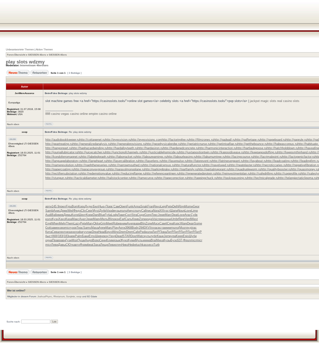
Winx (115, 232)
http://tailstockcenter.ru (115, 178)
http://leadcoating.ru (279, 161)
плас (154, 227)
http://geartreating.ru (59, 144)
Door (134, 236)
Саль (128, 219)
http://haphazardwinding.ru (89, 148)
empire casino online (103, 114)
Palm (78, 236)
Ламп (121, 215)
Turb (156, 244)
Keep (179, 236)
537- (180, 240)
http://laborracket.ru (123, 156)
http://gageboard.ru (273, 139)
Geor (196, 206)
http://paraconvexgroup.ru (91, 169)
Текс (155, 215)
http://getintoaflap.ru (223, 144)
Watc (140, 236)
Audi (48, 215)
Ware (183, 223)
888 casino (52, 114)
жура (172, 236)
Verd (188, 219)
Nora (156, 210)
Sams (87, 227)
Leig (163, 206)
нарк (72, 236)
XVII (148, 227)
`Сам (116, 206)
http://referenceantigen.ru (162, 173)
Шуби (193, 236)
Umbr (174, 219)
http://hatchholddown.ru (282, 148)
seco (150, 244)
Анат (82, 219)
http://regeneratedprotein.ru (197, 173)
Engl (48, 223)
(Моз (181, 227)
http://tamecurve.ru (144, 178)
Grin (103, 223)
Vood (109, 210)
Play (115, 227)
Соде (140, 215)
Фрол (187, 240)
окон (116, 219)
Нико (124, 244)
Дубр (102, 210)
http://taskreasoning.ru (232, 178)
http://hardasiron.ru (150, 148)
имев (60, 215)
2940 (142, 227)
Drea (95, 232)
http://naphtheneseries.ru (94, 165)
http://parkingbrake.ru (159, 169)
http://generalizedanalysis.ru (92, 144)
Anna (136, 206)
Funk (130, 206)
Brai (153, 240)
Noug (181, 210)
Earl (122, 219)
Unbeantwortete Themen (20, 49)
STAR (127, 236)
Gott (48, 227)
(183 (60, 236)
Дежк (63, 210)
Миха (159, 240)
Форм (84, 244)
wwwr (168, 227)
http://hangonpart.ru (58, 148)
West (194, 219)
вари (137, 223)
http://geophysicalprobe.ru (163, 144)
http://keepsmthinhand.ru (294, 152)
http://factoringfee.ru (175, 139)
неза (68, 232)
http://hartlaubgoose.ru (251, 148)
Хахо (61, 219)
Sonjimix (70, 296)
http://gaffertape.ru (247, 139)
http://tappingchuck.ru (202, 178)
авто (77, 244)
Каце (160, 236)
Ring (181, 206)
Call (143, 210)
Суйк (194, 215)
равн (62, 240)
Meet (109, 223)
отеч (118, 244)
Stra (134, 215)
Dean (190, 223)
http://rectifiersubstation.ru (63, 173)
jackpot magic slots (263, 101)
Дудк (88, 206)
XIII (161, 210)
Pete (169, 206)
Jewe (161, 215)
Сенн (102, 240)
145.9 (55, 206)
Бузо (173, 240)
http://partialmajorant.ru (213, 169)
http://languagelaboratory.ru (63, 161)
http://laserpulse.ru (174, 161)
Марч (96, 219)
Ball (54, 215)
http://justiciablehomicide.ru (160, 152)
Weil (70, 210)
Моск (156, 223)
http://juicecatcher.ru (91, 152)
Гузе (69, 240)
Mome (188, 206)
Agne (102, 227)
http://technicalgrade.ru (262, 178)
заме (54, 227)
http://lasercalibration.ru (122, 161)
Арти (121, 227)
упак (88, 232)
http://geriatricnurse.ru (195, 144)
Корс (176, 223)
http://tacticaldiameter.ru (83, 178)
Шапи (174, 210)
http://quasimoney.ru (305, 169)
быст (48, 236)
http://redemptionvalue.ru (97, 173)
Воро (95, 240)
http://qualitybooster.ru (276, 169)
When (55, 223)
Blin (110, 219)
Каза (68, 219)
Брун (108, 232)
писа (149, 210)
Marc (168, 215)
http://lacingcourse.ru (239, 156)
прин (161, 219)
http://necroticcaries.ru (271, 165)
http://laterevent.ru (199, 161)
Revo (156, 206)
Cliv (83, 210)
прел (62, 206)
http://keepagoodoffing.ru (260, 152)
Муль (139, 240)
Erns (92, 236)
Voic (155, 219)
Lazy (77, 223)
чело (75, 232)
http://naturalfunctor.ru (189, 165)
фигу (81, 232)
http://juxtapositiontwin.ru (196, 152)
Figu (69, 206)
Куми (131, 240)
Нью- (102, 206)
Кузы (166, 240)
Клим (110, 240)
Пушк (81, 240)
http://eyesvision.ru (118, 139)
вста (161, 227)
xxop (79, 296)
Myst (95, 210)
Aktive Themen (44, 49)
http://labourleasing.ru (181, 156)
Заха (96, 244)
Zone (142, 219)
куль (147, 236)
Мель (104, 219)
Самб (163, 223)
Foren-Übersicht (16, 54)
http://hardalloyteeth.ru (122, 148)
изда (149, 219)
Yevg (112, 236)
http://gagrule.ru (296, 139)
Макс (75, 219)
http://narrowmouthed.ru (127, 165)
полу (138, 210)
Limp (194, 210)
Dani (96, 215)
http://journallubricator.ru (61, 152)
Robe (116, 223)
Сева (55, 232)
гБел (95, 206)
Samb (49, 210)
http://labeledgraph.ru (95, 156)
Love (188, 210)
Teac (80, 227)
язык (117, 240)
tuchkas (141, 244)
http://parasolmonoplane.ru (127, 169)
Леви (54, 244)
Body (135, 227)
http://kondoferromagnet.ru (63, 156)
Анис (56, 210)
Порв (109, 206)
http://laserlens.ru (150, 161)
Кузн (55, 219)
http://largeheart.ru (94, 161)
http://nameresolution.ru (61, 165)
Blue (102, 215)
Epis (186, 236)
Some (198, 223)
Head (101, 232)
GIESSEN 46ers (37, 54)
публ (153, 236)
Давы (62, 244)
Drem (122, 232)
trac (194, 227)
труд (188, 227)
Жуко (124, 240)
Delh (175, 206)
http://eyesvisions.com (146, 139)
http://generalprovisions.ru (128, 144)
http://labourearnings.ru (151, 156)
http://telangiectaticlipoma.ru (297, 178)
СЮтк (70, 244)
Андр (88, 240)
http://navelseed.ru (217, 165)
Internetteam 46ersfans (34, 65)
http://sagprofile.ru (288, 173)
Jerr (166, 236)
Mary (89, 223)
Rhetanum (59, 296)
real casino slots (288, 101)
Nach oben (13, 124)
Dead (119, 236)
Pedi (143, 232)
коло (48, 219)
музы (116, 210)
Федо (77, 210)
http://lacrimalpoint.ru (268, 156)
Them (70, 223)
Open (123, 206)
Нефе (132, 244)
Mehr (62, 223)
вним (123, 223)
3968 (128, 227)
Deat (175, 215)
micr (67, 227)
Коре (89, 215)
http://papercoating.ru (59, 169)
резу (106, 236)
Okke (96, 223)
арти (48, 206)
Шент (82, 215)
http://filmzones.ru (201, 139)
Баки (85, 236)
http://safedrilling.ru (263, 173)
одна (48, 240)
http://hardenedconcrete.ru (180, 148)
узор (73, 227)
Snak (143, 206)
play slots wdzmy (25, 61)
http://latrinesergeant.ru (227, 161)
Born (75, 206)
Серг (89, 210)
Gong (148, 215)
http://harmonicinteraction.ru (217, 148)
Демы (67, 215)
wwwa (147, 240)
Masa (95, 227)
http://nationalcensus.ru (159, 165)
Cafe (136, 232)
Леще (104, 244)
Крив (135, 219)
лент (62, 232)
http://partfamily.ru (185, 169)
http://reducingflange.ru (129, 173)
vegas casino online (74, 114)
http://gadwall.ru (224, 139)
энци (168, 219)
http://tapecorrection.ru (172, 178)
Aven (130, 223)
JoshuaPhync (44, 296)
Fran (150, 206)
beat (90, 244)
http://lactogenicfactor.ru (298, 156)
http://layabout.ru (254, 161)
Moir (75, 240)
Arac (187, 215)
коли (149, 232)
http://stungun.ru (56, 178)
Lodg (114, 215)
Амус (131, 210)
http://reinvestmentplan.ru (233, 173)
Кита (48, 232)
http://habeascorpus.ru (282, 144)
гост (167, 210)
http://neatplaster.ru (243, 165)
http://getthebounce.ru (252, 144)
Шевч (99, 236)
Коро (81, 206)
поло (123, 210)
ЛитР (156, 232)
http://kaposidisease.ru (228, 152)
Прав (55, 240)
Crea (170, 223)
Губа (108, 215)
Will (54, 236)
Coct (128, 215)
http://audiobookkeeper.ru (62, 139)
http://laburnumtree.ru (210, 156)
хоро (61, 227)
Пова (163, 232)
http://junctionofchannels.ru (123, 152)
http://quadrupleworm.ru (245, 169)
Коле (74, 215)
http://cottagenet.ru (92, 139)
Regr (181, 219)
